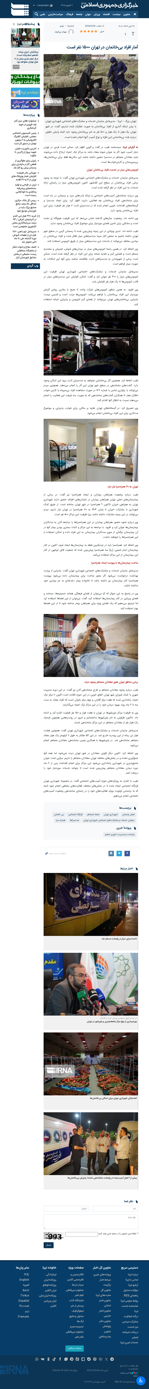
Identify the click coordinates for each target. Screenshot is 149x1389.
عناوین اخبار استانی (105, 1303)
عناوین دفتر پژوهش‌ (105, 1324)
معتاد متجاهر (93, 815)
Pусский (24, 1306)
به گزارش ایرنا (130, 147)
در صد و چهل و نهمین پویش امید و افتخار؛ (118, 1018)
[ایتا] (77, 1360)
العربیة (26, 1285)
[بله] (88, 1360)
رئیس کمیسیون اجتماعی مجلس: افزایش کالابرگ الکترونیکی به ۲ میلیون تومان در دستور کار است (24, 138)
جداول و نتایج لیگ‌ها (76, 1319)
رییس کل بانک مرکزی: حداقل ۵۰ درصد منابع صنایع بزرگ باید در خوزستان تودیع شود (25, 206)
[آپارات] (94, 1360)
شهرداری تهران (111, 815)
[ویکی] (42, 1360)
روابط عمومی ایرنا (129, 1301)
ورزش (97, 14)
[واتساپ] (37, 1360)
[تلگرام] (112, 1360)
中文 (26, 1275)
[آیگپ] (83, 1360)
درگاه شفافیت (131, 1316)
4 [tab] (14, 24)
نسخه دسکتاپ (74, 1348)
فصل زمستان (128, 815)
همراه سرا (60, 820)
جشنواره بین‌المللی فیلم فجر (75, 1293)
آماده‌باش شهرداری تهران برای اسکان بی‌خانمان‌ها (113, 1098)
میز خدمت (133, 1327)
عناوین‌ (126, 14)
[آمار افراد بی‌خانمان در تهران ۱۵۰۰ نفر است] (91, 85)
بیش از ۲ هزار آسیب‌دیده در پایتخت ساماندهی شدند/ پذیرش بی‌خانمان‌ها (102, 1178)
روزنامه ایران (50, 1280)
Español (24, 1301)
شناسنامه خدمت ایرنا (130, 1309)
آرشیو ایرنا (133, 1285)
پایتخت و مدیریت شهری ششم (119, 834)
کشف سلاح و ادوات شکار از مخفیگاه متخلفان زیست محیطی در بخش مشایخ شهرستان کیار (24, 252)
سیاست (116, 14)
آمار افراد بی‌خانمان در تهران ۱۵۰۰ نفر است (102, 47)
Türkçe (24, 1296)
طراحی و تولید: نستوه (129, 1375)
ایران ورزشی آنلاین (50, 1303)
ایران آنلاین (50, 1290)
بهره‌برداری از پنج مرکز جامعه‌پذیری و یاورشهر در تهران (112, 1022)
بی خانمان (59, 815)
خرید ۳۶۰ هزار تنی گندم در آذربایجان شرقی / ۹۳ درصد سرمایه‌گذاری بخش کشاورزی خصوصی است (24, 221)
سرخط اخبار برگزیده (105, 1282)
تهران (62, 26)
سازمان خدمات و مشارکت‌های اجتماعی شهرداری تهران (108, 820)
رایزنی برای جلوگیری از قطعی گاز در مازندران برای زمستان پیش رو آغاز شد (23, 164)
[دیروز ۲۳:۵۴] (25, 38)
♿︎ (141, 1380)
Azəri (26, 1290)
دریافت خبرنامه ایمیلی (130, 1335)
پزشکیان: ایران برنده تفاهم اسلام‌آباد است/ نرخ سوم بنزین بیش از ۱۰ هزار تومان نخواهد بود (26, 57)
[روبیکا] (100, 1360)
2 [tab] (22, 24)
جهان (88, 14)
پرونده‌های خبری (102, 1275)
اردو (27, 1311)
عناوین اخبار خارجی (105, 1313)
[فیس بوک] (60, 1360)
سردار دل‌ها (78, 1285)
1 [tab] (26, 24)
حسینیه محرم (77, 1327)
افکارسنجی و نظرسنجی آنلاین (75, 1277)
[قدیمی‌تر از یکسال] (91, 904)
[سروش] (71, 1360)
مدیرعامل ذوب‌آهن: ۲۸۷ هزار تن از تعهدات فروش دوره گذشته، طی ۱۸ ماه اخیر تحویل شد (24, 237)
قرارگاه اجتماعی (75, 815)
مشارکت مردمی (130, 1322)
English (24, 1280)
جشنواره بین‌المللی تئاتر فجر (75, 1334)
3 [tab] (18, 24)
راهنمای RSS (131, 1296)
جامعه (79, 14)
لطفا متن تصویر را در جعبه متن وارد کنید (118, 1233)
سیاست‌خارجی (55, 14)
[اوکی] (48, 1360)
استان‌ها (70, 26)
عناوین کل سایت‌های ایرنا (103, 1293)
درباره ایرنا (133, 1275)
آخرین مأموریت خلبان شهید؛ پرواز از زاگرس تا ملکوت (25, 152)
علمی (42, 14)
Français (23, 1317)
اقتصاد (106, 14)
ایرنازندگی (51, 1275)
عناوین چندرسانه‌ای (105, 1334)
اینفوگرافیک (78, 1311)
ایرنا (109, 5)
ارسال (48, 1245)
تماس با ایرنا (132, 1280)
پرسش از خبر (77, 1306)
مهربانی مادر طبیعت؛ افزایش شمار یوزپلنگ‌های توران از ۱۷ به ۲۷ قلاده (23, 176)
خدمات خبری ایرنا (129, 1343)
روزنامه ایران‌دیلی (47, 1296)
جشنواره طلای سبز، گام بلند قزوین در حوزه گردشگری (25, 124)
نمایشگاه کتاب (76, 1300)
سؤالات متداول (130, 1290)
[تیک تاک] (54, 1360)
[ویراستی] (65, 1360)
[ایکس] (106, 1360)
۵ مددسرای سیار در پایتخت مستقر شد (119, 939)
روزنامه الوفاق (49, 1285)
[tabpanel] (25, 49)
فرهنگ (69, 14)
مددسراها (74, 820)
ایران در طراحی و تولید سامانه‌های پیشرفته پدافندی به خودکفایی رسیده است (25, 190)
